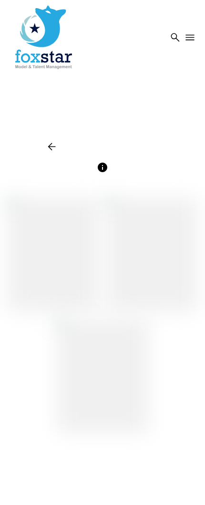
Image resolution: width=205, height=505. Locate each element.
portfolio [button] (105, 147)
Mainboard (101, 485)
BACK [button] (61, 147)
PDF (141, 147)
